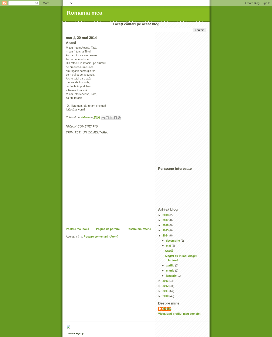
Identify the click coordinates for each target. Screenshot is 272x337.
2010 (166, 296)
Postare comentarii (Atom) (101, 236)
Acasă (169, 250)
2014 (166, 235)
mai (169, 245)
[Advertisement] (175, 99)
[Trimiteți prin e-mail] (103, 118)
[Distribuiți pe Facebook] (115, 118)
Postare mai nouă (77, 229)
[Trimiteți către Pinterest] (119, 118)
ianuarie (171, 275)
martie (170, 270)
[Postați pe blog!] (107, 118)
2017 (166, 220)
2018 (166, 215)
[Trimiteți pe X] (111, 118)
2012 (166, 285)
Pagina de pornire (108, 229)
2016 (166, 225)
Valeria (166, 308)
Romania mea (84, 13)
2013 (166, 280)
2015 (166, 230)
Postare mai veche (139, 229)
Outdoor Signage (75, 333)
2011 (166, 291)
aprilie (170, 265)
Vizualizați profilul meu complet (179, 313)
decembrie (173, 240)
